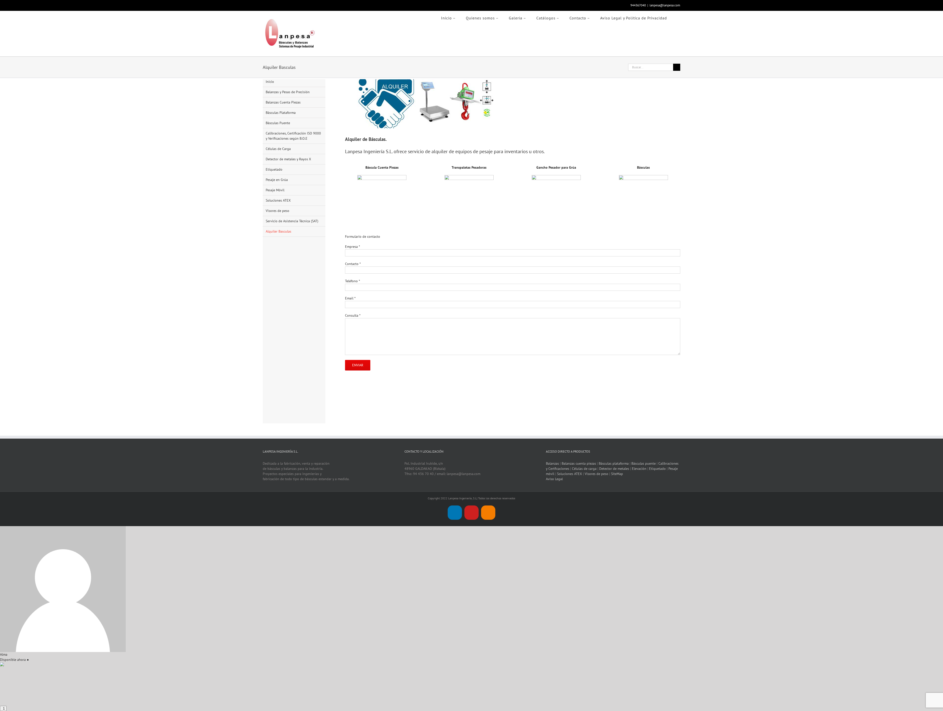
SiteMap (617, 474)
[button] (678, 17)
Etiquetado (274, 169)
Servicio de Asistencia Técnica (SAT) (292, 221)
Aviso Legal (554, 479)
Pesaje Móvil (275, 190)
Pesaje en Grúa (277, 180)
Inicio (270, 81)
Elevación (639, 468)
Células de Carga (278, 149)
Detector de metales (614, 468)
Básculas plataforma (614, 463)
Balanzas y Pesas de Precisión (288, 92)
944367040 (638, 5)
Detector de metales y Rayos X (288, 159)
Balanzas (552, 463)
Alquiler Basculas (278, 231)
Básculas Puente (278, 123)
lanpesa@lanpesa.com (665, 5)
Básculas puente (643, 463)
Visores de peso (277, 210)
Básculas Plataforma (281, 112)
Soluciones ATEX (278, 200)
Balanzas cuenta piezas (579, 463)
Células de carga (584, 468)
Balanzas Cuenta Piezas (283, 102)
